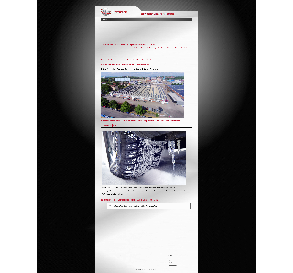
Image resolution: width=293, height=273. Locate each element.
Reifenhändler (173, 265)
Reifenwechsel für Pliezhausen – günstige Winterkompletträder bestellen (129, 45)
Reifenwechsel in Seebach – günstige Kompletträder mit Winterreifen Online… (162, 48)
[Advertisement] (146, 29)
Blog (170, 257)
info (170, 260)
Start (105, 19)
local (170, 262)
